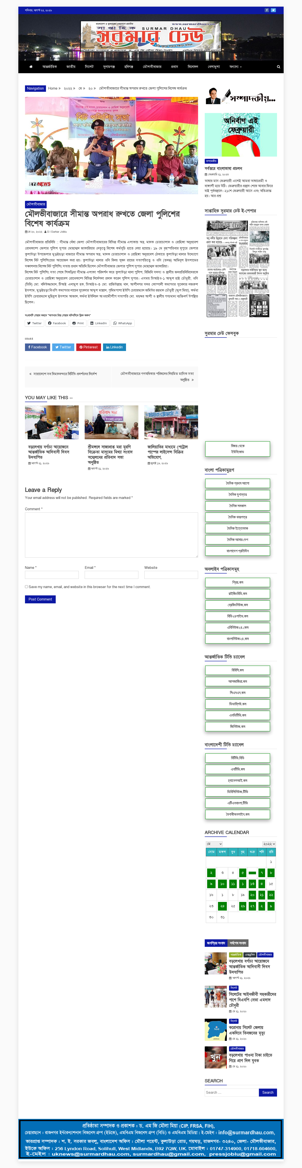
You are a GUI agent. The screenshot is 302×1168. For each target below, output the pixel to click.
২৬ (243, 906)
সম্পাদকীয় (211, 161)
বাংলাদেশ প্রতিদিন (238, 551)
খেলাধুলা (214, 67)
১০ (222, 884)
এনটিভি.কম (238, 769)
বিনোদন (193, 67)
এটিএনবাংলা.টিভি (237, 803)
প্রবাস (174, 67)
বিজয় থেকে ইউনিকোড (238, 448)
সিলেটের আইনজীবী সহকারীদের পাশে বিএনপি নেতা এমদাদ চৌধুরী (252, 1000)
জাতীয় (71, 67)
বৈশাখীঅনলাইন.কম (237, 814)
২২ (271, 895)
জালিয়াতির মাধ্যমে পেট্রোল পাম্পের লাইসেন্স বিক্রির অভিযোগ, (168, 452)
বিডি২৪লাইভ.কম (237, 616)
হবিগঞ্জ (128, 67)
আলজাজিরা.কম (237, 681)
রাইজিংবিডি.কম (238, 593)
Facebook (267, 10)
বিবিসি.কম (238, 670)
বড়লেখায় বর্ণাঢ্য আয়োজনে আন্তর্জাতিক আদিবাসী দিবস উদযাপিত (48, 452)
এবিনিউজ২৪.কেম (237, 627)
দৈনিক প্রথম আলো (237, 483)
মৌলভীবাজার (152, 67)
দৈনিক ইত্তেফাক (237, 528)
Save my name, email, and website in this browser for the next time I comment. (90, 587)
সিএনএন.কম (237, 692)
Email (90, 568)
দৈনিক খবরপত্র (237, 517)
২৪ (222, 906)
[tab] (216, 943)
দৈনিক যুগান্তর (238, 494)
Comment (34, 509)
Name (31, 568)
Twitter (273, 10)
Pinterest (90, 347)
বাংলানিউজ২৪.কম (238, 638)
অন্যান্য (234, 67)
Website (150, 568)
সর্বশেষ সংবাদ (238, 943)
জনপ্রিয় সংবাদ (216, 943)
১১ (233, 884)
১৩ (252, 884)
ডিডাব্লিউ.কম (237, 704)
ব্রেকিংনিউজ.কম (238, 604)
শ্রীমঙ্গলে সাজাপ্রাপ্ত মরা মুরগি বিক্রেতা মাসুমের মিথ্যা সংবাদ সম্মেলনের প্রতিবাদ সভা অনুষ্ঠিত (110, 455)
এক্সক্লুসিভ (250, 954)
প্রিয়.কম (237, 582)
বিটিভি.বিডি (237, 758)
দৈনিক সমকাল (237, 505)
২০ (252, 895)
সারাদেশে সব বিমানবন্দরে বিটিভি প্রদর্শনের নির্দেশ (65, 374)
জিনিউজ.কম (237, 726)
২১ (262, 895)
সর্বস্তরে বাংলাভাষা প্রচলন (223, 168)
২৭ (252, 906)
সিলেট (89, 67)
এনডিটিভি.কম (237, 715)
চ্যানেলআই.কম (237, 780)
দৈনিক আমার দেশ (237, 539)
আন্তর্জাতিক (49, 67)
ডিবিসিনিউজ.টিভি (237, 791)
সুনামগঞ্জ (109, 67)
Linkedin (116, 347)
